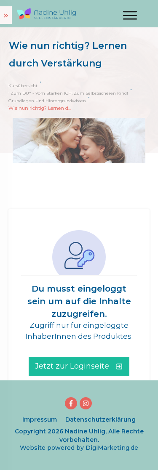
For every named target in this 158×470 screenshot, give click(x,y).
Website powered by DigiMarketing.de (79, 447)
